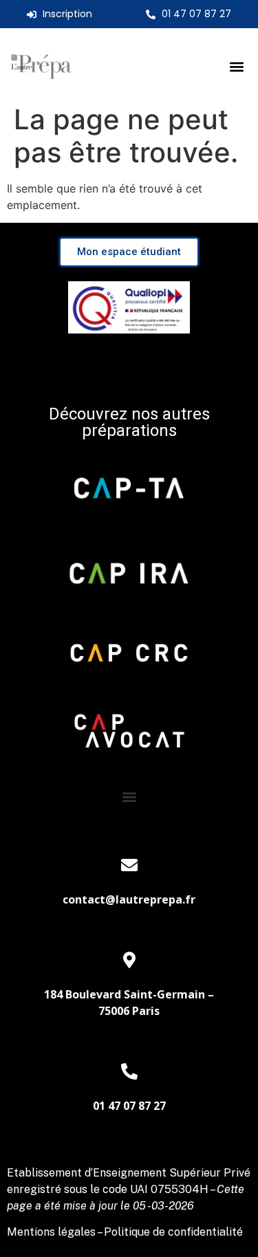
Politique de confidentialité (173, 1231)
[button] (236, 67)
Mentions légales (51, 1231)
